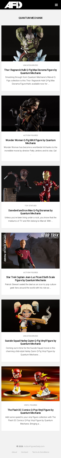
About (14, 452)
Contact (24, 452)
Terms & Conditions (40, 452)
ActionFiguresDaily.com (34, 446)
